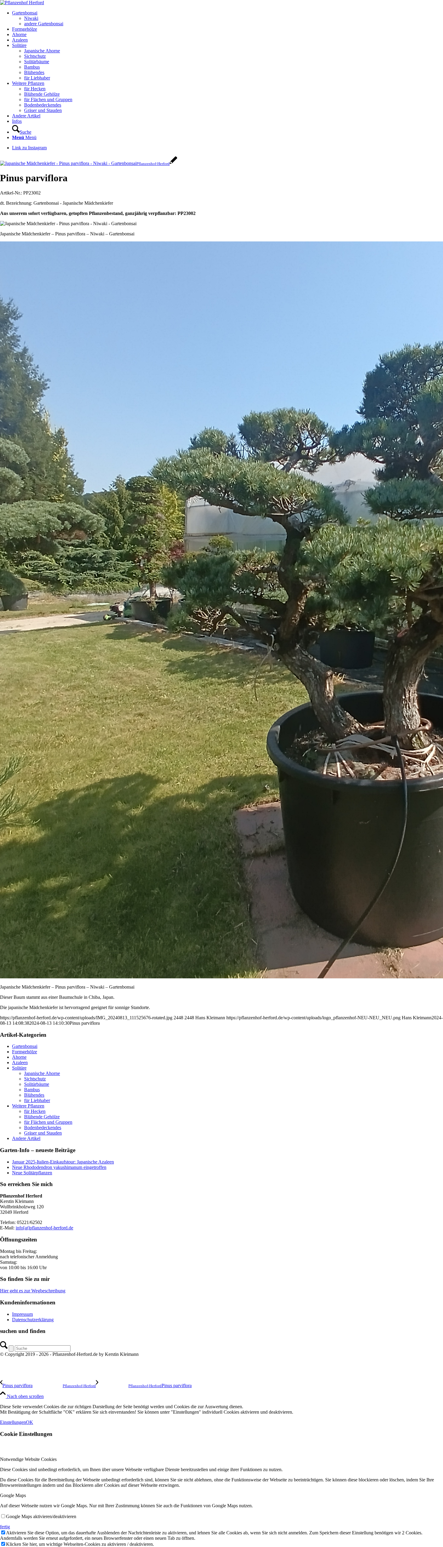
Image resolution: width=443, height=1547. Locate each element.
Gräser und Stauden (43, 1132)
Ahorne (19, 1057)
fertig (5, 1526)
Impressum (22, 1314)
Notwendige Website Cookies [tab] (28, 1459)
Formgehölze (24, 1051)
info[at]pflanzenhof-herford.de (44, 1227)
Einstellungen (13, 1422)
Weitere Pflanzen (28, 1105)
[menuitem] (227, 18)
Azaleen (20, 1062)
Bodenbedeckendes (42, 1127)
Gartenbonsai (24, 1046)
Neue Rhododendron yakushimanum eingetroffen (59, 1167)
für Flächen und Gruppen (48, 1122)
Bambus (32, 1089)
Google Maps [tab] (13, 1495)
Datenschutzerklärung (33, 1319)
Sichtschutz (35, 1078)
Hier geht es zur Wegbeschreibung (32, 1290)
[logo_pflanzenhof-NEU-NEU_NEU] (22, 2)
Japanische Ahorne (42, 1073)
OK (29, 1422)
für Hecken (35, 1111)
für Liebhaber (37, 1100)
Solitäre (19, 1067)
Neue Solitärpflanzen (32, 1172)
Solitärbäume (36, 1084)
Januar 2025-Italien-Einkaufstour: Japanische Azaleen (63, 1161)
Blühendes (34, 1095)
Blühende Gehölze (42, 1116)
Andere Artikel (26, 1138)
